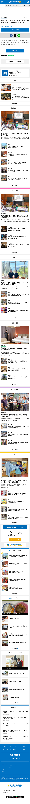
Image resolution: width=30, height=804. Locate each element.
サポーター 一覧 (15, 539)
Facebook (11, 758)
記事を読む (15, 50)
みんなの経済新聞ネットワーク (15, 785)
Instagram (18, 758)
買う (17, 5)
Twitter (15, 758)
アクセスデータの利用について (8, 767)
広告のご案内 (4, 771)
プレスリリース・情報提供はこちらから (10, 765)
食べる (7, 5)
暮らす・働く (22, 5)
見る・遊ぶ (12, 5)
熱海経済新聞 (14, 2)
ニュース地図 (4, 17)
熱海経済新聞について (6, 764)
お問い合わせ (4, 769)
